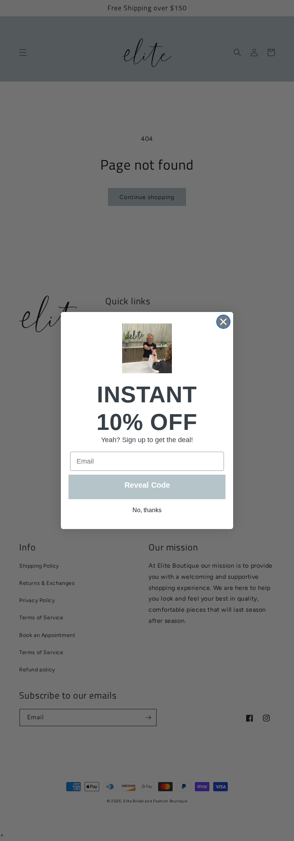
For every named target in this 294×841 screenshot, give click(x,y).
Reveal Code (147, 485)
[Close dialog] (223, 321)
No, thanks (147, 510)
